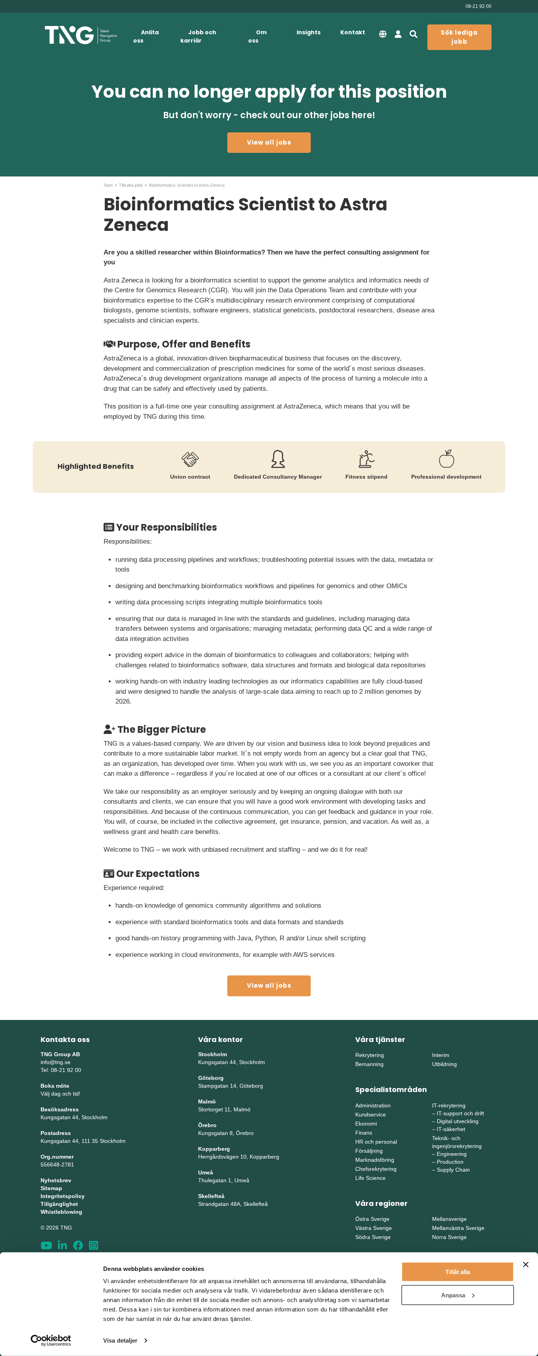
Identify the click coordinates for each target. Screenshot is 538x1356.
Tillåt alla (457, 1272)
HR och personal (376, 1142)
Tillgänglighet (59, 1204)
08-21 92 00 (479, 6)
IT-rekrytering (449, 1105)
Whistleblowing (61, 1212)
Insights (309, 32)
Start (108, 185)
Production (450, 1162)
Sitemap (51, 1188)
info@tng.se (55, 1062)
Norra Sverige (449, 1237)
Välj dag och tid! (60, 1093)
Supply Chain (453, 1170)
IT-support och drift (460, 1113)
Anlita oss (146, 36)
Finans (363, 1132)
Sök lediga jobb (459, 37)
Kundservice (370, 1114)
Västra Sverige (373, 1228)
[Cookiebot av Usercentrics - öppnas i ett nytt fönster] (51, 1341)
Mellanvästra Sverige (458, 1228)
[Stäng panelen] (526, 1264)
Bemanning (369, 1064)
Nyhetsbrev (56, 1180)
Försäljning (369, 1151)
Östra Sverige (372, 1219)
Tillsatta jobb (131, 185)
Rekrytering (369, 1055)
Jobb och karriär (198, 36)
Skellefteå (211, 1196)
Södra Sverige (373, 1237)
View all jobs (269, 142)
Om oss (257, 36)
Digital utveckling (458, 1121)
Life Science (370, 1178)
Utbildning (444, 1064)
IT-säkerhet (451, 1129)
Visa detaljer (120, 1340)
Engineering (452, 1154)
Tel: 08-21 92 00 (61, 1070)
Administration (373, 1105)
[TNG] (81, 35)
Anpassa (453, 1294)
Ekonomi (366, 1123)
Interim (440, 1055)
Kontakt (352, 32)
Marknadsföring (374, 1160)
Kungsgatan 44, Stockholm (74, 1117)
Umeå (205, 1172)
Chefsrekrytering (376, 1169)
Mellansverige (449, 1219)
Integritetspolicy (63, 1196)
